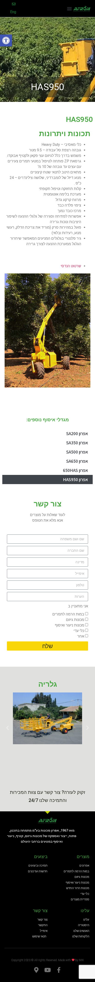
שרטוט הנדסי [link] (71, 266)
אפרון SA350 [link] (77, 443)
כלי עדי (79, 631)
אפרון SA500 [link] (77, 452)
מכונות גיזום (75, 619)
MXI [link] (81, 960)
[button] (69, 8)
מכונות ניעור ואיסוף (69, 625)
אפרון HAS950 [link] (75, 479)
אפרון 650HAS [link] (75, 470)
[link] (6, 40)
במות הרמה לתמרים (68, 614)
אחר (80, 636)
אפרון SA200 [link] (77, 433)
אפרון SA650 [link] (77, 461)
